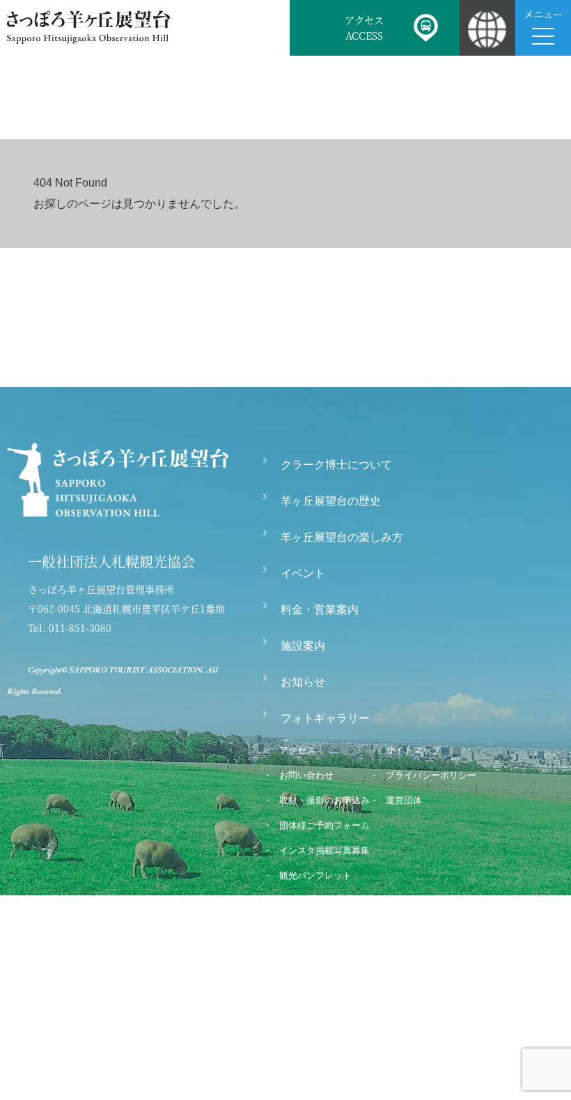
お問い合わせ (306, 775)
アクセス (297, 750)
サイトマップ (413, 750)
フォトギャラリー (325, 718)
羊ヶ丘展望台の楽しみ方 (342, 537)
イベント (303, 573)
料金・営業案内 (320, 609)
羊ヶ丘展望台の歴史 (331, 501)
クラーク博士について (336, 465)
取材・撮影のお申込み (324, 800)
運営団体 (404, 800)
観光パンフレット (315, 875)
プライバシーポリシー (431, 775)
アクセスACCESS (364, 27)
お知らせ (303, 682)
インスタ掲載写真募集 (324, 850)
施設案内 (303, 646)
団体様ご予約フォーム (324, 825)
